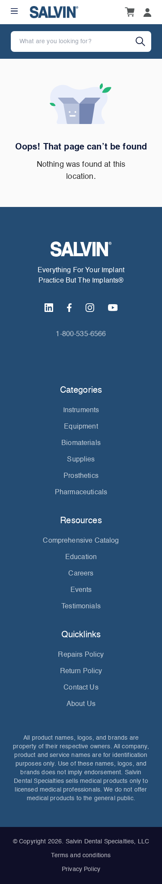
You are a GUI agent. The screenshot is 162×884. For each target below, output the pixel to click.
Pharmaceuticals (81, 492)
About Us (81, 704)
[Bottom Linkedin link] (48, 307)
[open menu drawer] (14, 11)
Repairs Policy (81, 655)
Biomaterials (81, 443)
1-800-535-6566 (81, 334)
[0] (129, 12)
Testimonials (81, 606)
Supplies (81, 459)
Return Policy (81, 671)
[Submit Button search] (143, 41)
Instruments (81, 410)
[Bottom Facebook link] (69, 307)
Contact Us (81, 687)
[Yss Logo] (81, 249)
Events (81, 590)
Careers (80, 573)
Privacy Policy (81, 869)
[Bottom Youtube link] (113, 307)
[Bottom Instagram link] (90, 307)
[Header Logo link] (54, 12)
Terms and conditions (81, 855)
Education (81, 557)
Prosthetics (81, 476)
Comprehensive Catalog (81, 540)
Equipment (81, 426)
